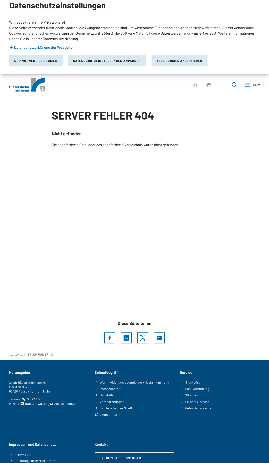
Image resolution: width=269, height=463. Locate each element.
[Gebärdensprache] (208, 84)
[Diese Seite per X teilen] (142, 337)
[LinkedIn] (126, 337)
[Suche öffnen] (234, 85)
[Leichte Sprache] (195, 84)
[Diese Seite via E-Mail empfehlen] (159, 337)
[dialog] (134, 37)
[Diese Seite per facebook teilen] (109, 337)
